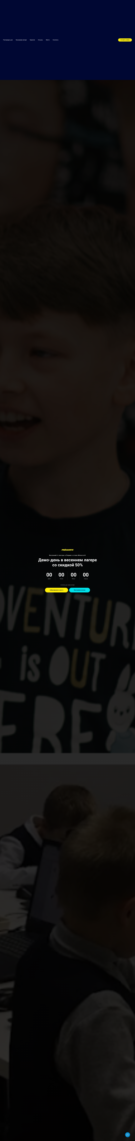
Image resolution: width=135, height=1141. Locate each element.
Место (48, 40)
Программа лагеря (21, 40)
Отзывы (40, 40)
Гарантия (32, 40)
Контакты (55, 40)
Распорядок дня (8, 40)
